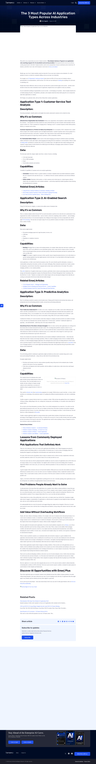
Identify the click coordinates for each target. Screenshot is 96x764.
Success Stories (40, 2)
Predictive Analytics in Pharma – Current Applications (35, 431)
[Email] (73, 621)
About (17, 752)
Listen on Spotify (27, 742)
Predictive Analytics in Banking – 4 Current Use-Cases (35, 429)
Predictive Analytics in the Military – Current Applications (36, 433)
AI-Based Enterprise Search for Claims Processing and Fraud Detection (39, 288)
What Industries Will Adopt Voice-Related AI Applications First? (34, 601)
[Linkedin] (69, 754)
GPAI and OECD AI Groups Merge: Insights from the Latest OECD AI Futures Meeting (40, 606)
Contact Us (23, 752)
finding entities (24, 142)
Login (72, 2)
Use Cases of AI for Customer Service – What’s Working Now (37, 194)
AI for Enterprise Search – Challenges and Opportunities (35, 284)
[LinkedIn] (63, 621)
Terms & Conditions (79, 761)
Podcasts (32, 2)
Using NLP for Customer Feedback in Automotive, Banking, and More (38, 190)
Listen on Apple (14, 742)
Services (25, 2)
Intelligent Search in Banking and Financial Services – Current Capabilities (39, 286)
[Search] (76, 3)
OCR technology (26, 219)
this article (37, 412)
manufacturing (38, 392)
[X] (60, 621)
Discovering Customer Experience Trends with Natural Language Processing (40, 192)
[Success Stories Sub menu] (45, 2)
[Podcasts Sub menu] (35, 2)
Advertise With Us (84, 2)
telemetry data (29, 392)
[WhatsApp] (65, 621)
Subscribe (27, 637)
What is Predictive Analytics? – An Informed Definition (35, 427)
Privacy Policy (87, 761)
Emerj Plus (67, 383)
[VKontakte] (71, 621)
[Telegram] (69, 621)
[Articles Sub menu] (21, 2)
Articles (18, 2)
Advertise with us (82, 754)
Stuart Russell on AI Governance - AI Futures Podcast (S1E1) (34, 611)
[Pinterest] (67, 621)
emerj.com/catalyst (53, 66)
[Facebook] (58, 621)
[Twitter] (65, 754)
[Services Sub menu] (28, 2)
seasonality (70, 342)
